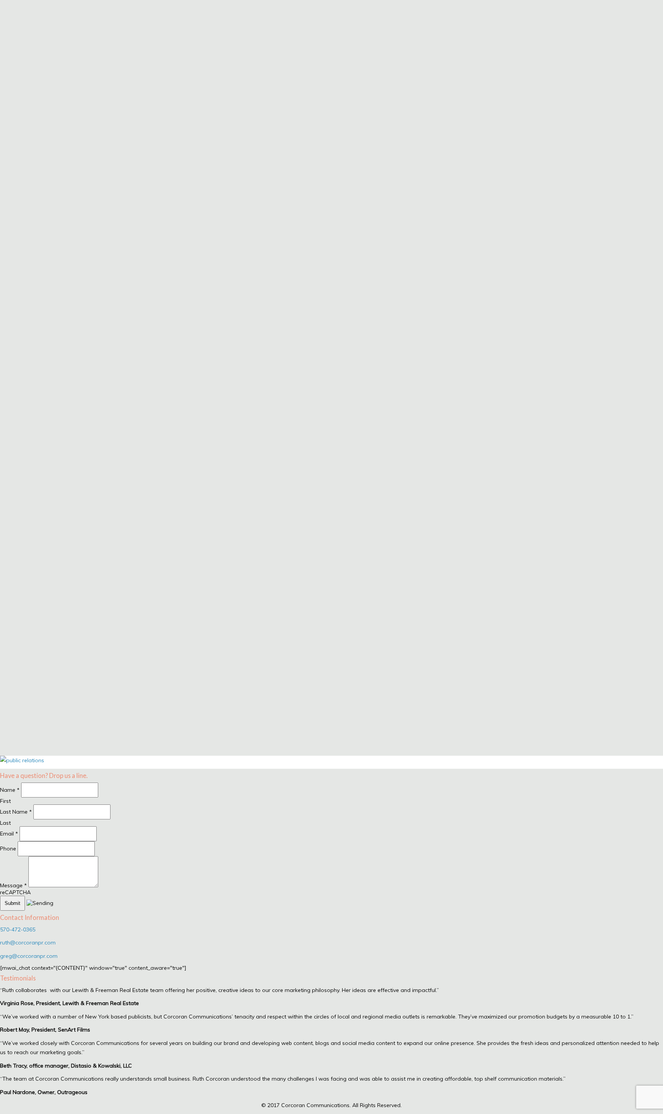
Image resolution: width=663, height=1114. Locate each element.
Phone (9, 848)
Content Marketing (23, 650)
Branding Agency (20, 677)
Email (9, 833)
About (7, 693)
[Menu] (3, 579)
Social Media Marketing (27, 624)
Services (10, 601)
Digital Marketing (20, 610)
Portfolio (10, 720)
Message (13, 885)
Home (7, 588)
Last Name (16, 811)
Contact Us (14, 733)
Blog (5, 707)
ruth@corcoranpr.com (28, 942)
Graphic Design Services (29, 663)
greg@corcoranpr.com (29, 956)
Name (10, 789)
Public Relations (19, 637)
